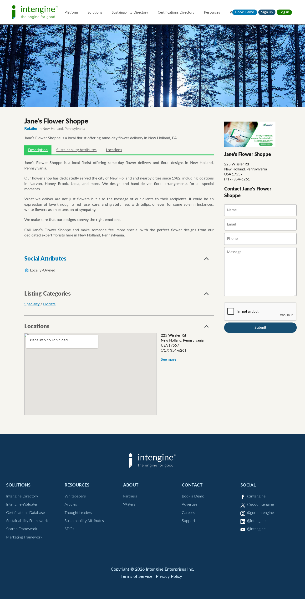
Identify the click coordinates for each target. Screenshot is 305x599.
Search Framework (21, 529)
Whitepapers (75, 496)
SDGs (69, 529)
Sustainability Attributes (76, 150)
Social (248, 485)
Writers (129, 504)
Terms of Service (136, 576)
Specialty (32, 304)
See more (168, 359)
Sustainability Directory (130, 12)
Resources (212, 12)
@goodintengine (260, 504)
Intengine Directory (22, 496)
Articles (71, 504)
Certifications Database (25, 513)
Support (188, 521)
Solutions (94, 12)
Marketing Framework (24, 537)
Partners (130, 496)
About (130, 485)
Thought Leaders (78, 513)
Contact (192, 485)
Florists (49, 304)
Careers (188, 513)
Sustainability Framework (27, 521)
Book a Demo (193, 496)
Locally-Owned (42, 270)
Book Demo (244, 12)
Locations (114, 150)
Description (38, 150)
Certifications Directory (176, 12)
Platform (71, 12)
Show (206, 260)
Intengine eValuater (22, 504)
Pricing (235, 12)
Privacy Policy (169, 576)
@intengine (256, 496)
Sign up (267, 12)
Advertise (189, 504)
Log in (284, 12)
